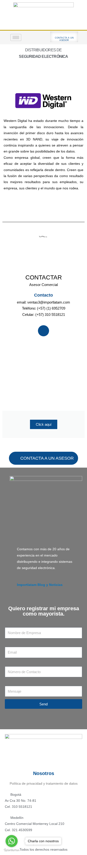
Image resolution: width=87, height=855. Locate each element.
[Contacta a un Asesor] (64, 34)
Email (9, 644)
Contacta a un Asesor (64, 39)
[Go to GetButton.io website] (11, 850)
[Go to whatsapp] (12, 841)
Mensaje (11, 682)
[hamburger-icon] (15, 37)
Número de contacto (20, 663)
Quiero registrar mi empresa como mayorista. (43, 611)
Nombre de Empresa (21, 624)
